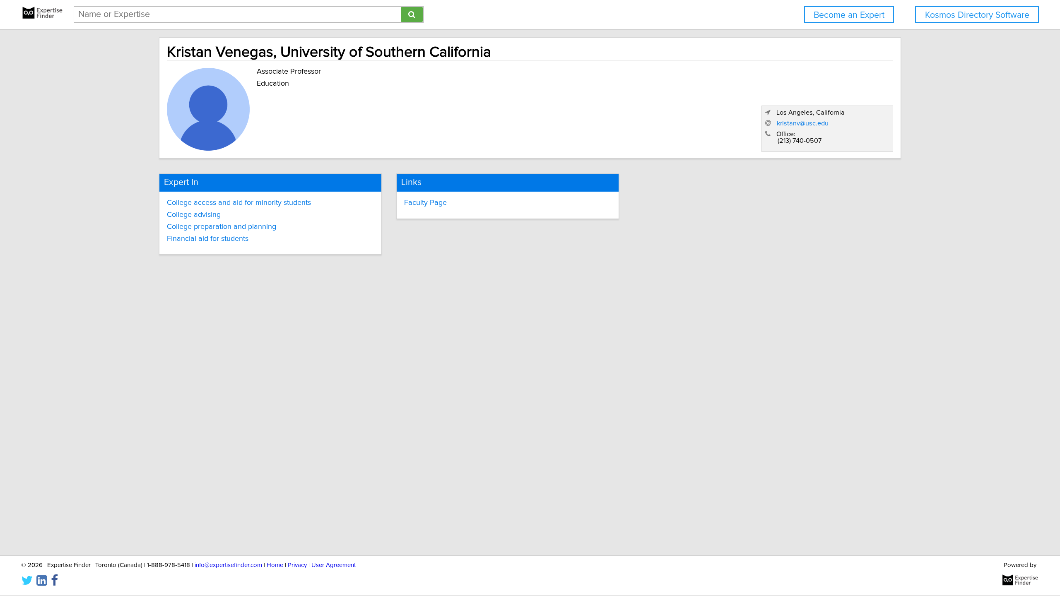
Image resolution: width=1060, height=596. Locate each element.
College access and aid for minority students (239, 203)
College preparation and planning (221, 227)
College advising (194, 215)
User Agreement (333, 565)
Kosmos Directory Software (977, 15)
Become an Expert (849, 15)
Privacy (297, 565)
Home (275, 565)
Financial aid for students (207, 239)
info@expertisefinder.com (228, 565)
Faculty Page (425, 203)
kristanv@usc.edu (803, 123)
